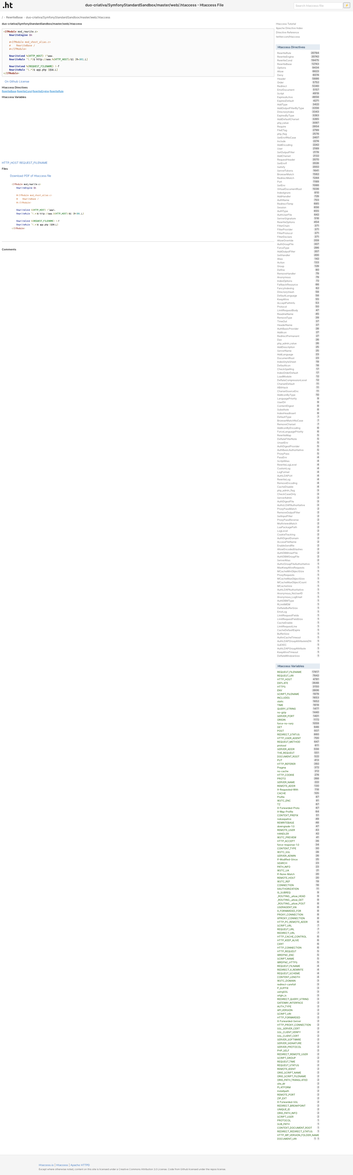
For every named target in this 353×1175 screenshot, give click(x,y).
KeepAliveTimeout (298, 652)
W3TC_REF (298, 881)
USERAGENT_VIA (298, 907)
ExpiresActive (298, 97)
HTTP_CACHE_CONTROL (298, 936)
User (298, 148)
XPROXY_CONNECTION (298, 918)
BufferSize (298, 633)
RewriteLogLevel (298, 464)
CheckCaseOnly (298, 494)
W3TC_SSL (298, 852)
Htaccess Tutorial (286, 23)
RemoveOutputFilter (298, 512)
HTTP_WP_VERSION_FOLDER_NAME (298, 1135)
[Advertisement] (138, 129)
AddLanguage (298, 354)
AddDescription (298, 347)
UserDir (298, 402)
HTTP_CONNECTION (298, 947)
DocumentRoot (298, 358)
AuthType (298, 211)
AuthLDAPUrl (298, 475)
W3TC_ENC (298, 800)
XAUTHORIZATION (298, 888)
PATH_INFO (298, 866)
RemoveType (298, 317)
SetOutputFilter (298, 152)
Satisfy (298, 166)
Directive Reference (287, 32)
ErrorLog (298, 611)
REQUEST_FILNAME (298, 966)
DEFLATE (298, 682)
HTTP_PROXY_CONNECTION (298, 1024)
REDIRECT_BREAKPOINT (298, 1105)
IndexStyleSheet (298, 361)
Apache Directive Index (289, 28)
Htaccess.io (46, 1165)
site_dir (298, 1083)
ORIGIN (298, 719)
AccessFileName (298, 541)
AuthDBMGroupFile (298, 556)
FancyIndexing (298, 288)
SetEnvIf (298, 163)
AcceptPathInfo (298, 302)
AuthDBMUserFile (298, 552)
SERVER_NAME (298, 782)
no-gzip (298, 712)
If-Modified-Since (298, 859)
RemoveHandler (298, 273)
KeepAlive (298, 299)
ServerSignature (298, 218)
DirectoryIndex (298, 111)
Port (298, 181)
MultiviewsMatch (298, 523)
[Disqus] (138, 307)
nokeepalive (298, 818)
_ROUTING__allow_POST (298, 903)
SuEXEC (298, 644)
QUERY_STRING (298, 708)
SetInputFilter (298, 516)
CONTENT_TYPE (298, 848)
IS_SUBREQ (298, 892)
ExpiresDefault (298, 100)
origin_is (298, 995)
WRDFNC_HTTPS (298, 962)
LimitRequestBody (298, 310)
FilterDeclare (298, 236)
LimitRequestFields (298, 615)
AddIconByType (298, 394)
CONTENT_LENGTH (298, 977)
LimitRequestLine (298, 626)
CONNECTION (298, 885)
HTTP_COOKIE (298, 774)
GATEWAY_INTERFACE (298, 1002)
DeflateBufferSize (298, 608)
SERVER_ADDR (298, 749)
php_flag (298, 133)
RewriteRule (57, 91)
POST (298, 730)
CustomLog (298, 468)
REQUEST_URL (298, 929)
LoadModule (298, 376)
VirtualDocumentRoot (298, 189)
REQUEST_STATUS (298, 1065)
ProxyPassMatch (298, 508)
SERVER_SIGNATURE (298, 1043)
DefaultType (298, 416)
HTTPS (298, 686)
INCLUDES (298, 697)
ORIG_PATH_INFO (298, 1113)
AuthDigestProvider (298, 446)
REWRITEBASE (298, 822)
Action (298, 262)
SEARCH (298, 863)
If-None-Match (298, 874)
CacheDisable (298, 486)
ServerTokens (298, 170)
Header (298, 78)
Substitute (298, 409)
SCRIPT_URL (298, 925)
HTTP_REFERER (298, 763)
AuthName (298, 200)
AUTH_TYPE (298, 1006)
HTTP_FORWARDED (298, 1017)
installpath (298, 1091)
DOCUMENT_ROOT (298, 756)
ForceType (298, 247)
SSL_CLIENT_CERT (298, 1035)
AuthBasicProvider (298, 328)
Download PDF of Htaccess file (30, 175)
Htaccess (62, 1165)
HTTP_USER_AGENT (298, 738)
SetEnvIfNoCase (298, 137)
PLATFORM (298, 1087)
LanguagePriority (298, 398)
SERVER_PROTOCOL (298, 1046)
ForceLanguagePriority (298, 431)
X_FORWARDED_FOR (298, 910)
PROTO (298, 778)
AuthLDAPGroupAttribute (298, 648)
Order (298, 82)
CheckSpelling (298, 369)
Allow (298, 71)
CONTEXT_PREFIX (298, 815)
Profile (298, 796)
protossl (298, 745)
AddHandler (298, 196)
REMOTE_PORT (298, 1094)
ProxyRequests (298, 574)
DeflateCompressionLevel (298, 380)
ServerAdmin (298, 497)
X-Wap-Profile (298, 811)
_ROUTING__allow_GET (298, 899)
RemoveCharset (298, 424)
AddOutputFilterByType (298, 108)
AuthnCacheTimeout (298, 637)
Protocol (298, 306)
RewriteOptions (298, 222)
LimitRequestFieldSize (298, 619)
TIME (298, 705)
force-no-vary (298, 723)
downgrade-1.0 (298, 826)
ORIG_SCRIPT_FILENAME (298, 1076)
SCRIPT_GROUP (298, 1057)
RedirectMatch (298, 177)
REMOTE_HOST (298, 877)
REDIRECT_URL (298, 932)
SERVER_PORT (298, 716)
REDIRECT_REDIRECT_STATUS (298, 1131)
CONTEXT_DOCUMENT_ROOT (298, 1127)
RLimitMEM (298, 604)
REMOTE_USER (298, 830)
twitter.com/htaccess (288, 36)
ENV (298, 690)
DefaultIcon (298, 365)
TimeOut (298, 321)
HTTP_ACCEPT (298, 841)
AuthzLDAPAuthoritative (298, 505)
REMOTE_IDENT (298, 1068)
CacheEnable (298, 622)
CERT (298, 943)
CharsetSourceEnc (298, 391)
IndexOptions (298, 280)
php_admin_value (298, 343)
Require (298, 126)
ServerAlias (298, 560)
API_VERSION (298, 1010)
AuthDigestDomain (298, 538)
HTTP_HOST (10, 162)
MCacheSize (298, 586)
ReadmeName (298, 313)
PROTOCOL (298, 1120)
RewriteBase (14, 17)
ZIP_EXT (298, 1098)
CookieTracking (298, 534)
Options (298, 67)
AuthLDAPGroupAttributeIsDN (298, 641)
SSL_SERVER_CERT (298, 1028)
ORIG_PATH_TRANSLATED (298, 1079)
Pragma (298, 767)
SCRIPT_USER (298, 1116)
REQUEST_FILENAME (33, 162)
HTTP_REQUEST (298, 951)
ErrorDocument (298, 89)
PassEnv (298, 457)
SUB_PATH (298, 1124)
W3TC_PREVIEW (298, 837)
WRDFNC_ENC (298, 954)
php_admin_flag (298, 490)
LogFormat (298, 472)
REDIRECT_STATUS (298, 734)
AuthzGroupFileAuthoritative (298, 563)
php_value (298, 122)
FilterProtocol (298, 233)
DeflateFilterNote (298, 438)
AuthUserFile (298, 214)
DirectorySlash (298, 291)
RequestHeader (298, 159)
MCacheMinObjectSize (298, 571)
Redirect (298, 86)
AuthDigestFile (298, 501)
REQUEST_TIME (298, 1061)
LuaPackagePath (298, 527)
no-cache (298, 771)
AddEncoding (298, 144)
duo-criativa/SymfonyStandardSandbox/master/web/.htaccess (68, 17)
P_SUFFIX (298, 988)
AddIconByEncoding (298, 427)
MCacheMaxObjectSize (298, 578)
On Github (11, 81)
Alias (298, 258)
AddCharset (298, 155)
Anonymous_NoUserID (298, 593)
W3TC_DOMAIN (298, 980)
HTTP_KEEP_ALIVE (298, 940)
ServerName (298, 350)
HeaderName (298, 325)
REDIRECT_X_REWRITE (298, 969)
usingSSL (298, 991)
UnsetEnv (298, 442)
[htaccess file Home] (8, 5)
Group (298, 266)
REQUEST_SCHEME (298, 973)
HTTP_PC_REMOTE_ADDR (298, 921)
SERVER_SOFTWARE (298, 1039)
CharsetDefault (298, 383)
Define (298, 269)
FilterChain (298, 225)
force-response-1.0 (298, 844)
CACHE (298, 793)
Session (298, 207)
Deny (298, 75)
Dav (298, 339)
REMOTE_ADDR (298, 785)
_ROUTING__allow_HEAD (298, 896)
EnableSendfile (298, 545)
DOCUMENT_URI (296, 1138)
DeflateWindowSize (298, 655)
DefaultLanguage (298, 295)
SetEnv (298, 185)
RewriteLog (298, 479)
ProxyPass (298, 453)
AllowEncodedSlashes (298, 549)
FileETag (298, 130)
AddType (298, 104)
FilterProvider (298, 229)
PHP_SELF (298, 1050)
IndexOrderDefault (298, 372)
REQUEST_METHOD (298, 741)
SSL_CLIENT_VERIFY (298, 1032)
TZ (298, 804)
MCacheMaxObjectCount (298, 582)
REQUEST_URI (298, 675)
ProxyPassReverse (298, 519)
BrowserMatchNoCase (298, 420)
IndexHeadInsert (298, 413)
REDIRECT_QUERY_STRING (298, 999)
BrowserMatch (298, 174)
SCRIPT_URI (298, 1013)
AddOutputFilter (298, 251)
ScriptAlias (298, 461)
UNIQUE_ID (298, 1109)
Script (298, 93)
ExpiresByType (298, 115)
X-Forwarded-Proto (298, 807)
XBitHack (298, 387)
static (298, 701)
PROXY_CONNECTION (298, 914)
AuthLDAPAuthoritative (298, 589)
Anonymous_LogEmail (298, 597)
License (24, 81)
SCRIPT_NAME (298, 958)
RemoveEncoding (298, 483)
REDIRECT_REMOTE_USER (298, 1054)
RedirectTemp (298, 203)
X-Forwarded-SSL (298, 1102)
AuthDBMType (298, 600)
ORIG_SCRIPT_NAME (298, 1072)
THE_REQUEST (298, 752)
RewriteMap (298, 435)
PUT (298, 760)
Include (298, 141)
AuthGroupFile (298, 244)
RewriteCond (24, 91)
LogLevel (298, 530)
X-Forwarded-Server (298, 1021)
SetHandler (298, 255)
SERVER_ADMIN (298, 855)
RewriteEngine (40, 91)
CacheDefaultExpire (298, 630)
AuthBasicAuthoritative (298, 449)
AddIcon (298, 332)
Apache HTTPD (80, 1165)
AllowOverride (298, 240)
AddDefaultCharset (298, 119)
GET (298, 727)
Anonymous (298, 277)
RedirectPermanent (298, 336)
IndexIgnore (298, 192)
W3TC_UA (298, 870)
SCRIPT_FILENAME (298, 694)
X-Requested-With (298, 789)
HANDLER (298, 833)
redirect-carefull (298, 984)
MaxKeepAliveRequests (298, 567)
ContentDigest (298, 405)
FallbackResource (298, 284)
